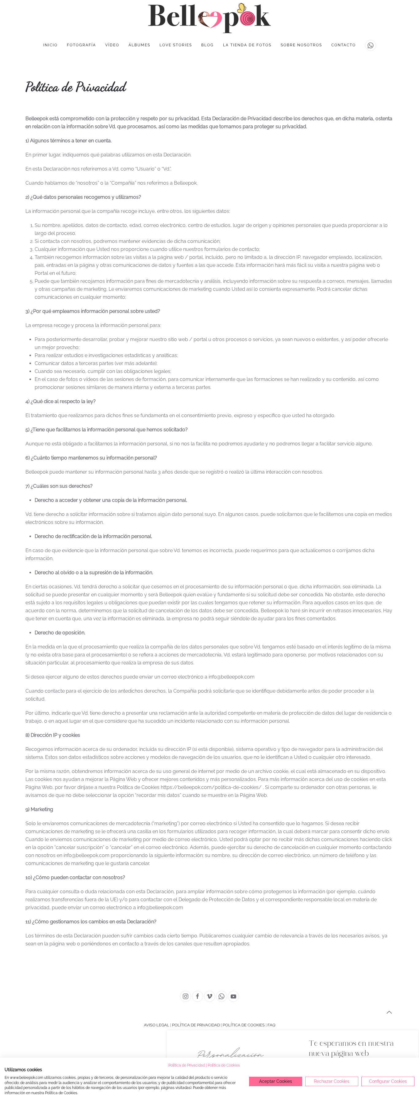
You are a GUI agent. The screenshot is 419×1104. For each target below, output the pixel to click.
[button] (389, 1012)
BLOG (207, 45)
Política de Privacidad (196, 1025)
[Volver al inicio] (209, 18)
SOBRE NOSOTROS (301, 45)
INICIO (50, 45)
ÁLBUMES (139, 45)
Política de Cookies (244, 1025)
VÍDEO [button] (112, 45)
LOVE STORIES (176, 45)
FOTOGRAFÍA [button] (81, 45)
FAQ (271, 1025)
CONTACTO (343, 45)
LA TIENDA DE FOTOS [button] (247, 45)
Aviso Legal (156, 1025)
